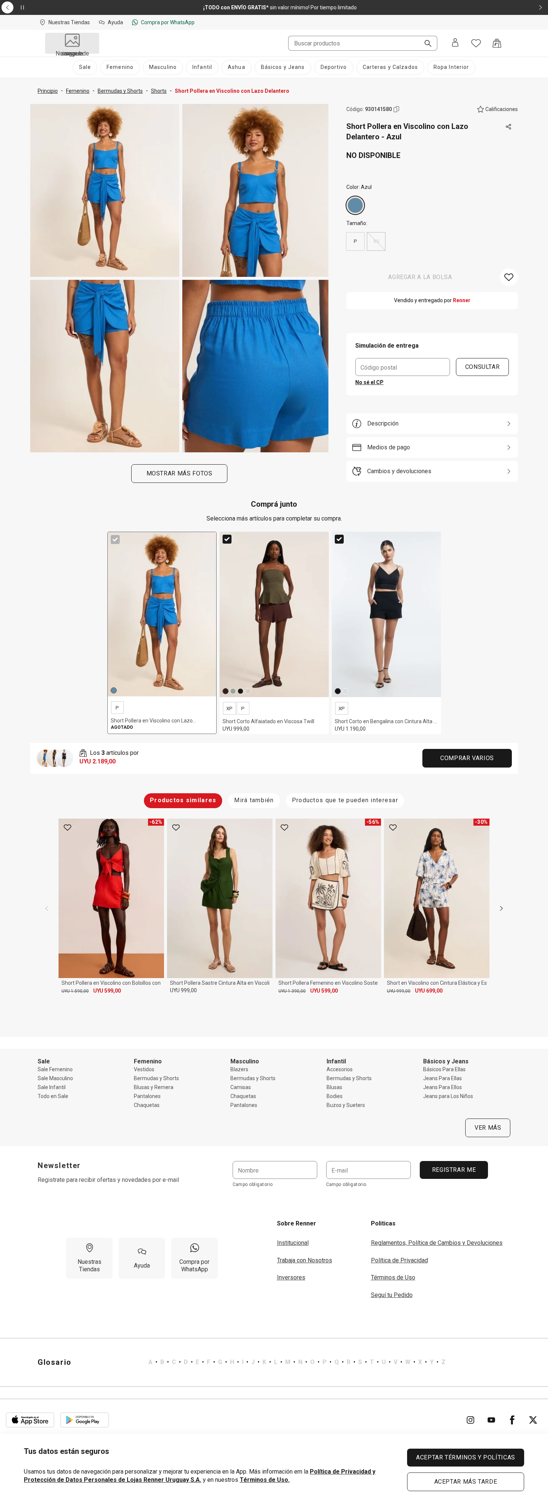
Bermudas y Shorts (156, 1078)
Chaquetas (147, 1105)
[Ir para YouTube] (491, 1420)
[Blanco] (345, 691)
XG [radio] (376, 241)
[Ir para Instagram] (470, 1420)
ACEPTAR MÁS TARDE (465, 1481)
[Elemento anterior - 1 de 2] (7, 7)
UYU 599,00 (107, 991)
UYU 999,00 (183, 990)
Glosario (55, 1362)
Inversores (291, 1277)
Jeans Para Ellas (442, 1078)
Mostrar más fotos (179, 473)
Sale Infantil (52, 1087)
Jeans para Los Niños (448, 1096)
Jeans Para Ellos (442, 1087)
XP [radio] (229, 708)
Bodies (335, 1096)
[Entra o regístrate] (455, 43)
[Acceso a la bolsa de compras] (497, 43)
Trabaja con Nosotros (304, 1260)
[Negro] (240, 691)
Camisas (240, 1087)
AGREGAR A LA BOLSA (420, 277)
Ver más (488, 1127)
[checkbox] (115, 539)
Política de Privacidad (399, 1260)
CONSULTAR (482, 366)
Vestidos (144, 1069)
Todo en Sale (53, 1096)
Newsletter (59, 1165)
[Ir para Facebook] (512, 1420)
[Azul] (355, 205)
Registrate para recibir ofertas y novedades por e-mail (108, 1179)
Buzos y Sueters (346, 1105)
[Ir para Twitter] (533, 1420)
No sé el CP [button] (369, 382)
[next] (501, 908)
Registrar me (454, 1169)
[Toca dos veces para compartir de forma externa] (509, 127)
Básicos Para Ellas (444, 1069)
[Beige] (248, 691)
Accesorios (340, 1069)
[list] (296, 1362)
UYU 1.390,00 (292, 991)
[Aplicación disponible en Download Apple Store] (30, 1419)
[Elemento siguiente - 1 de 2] (540, 7)
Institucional (293, 1242)
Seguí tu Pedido (392, 1294)
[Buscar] (425, 44)
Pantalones (147, 1096)
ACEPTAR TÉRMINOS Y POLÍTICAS (465, 1457)
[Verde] (233, 691)
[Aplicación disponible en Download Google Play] (84, 1419)
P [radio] (355, 241)
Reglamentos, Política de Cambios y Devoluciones (437, 1242)
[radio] (355, 205)
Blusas (334, 1087)
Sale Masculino (55, 1078)
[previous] (47, 908)
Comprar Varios (467, 758)
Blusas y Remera (153, 1087)
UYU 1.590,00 (75, 991)
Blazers (239, 1069)
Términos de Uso (393, 1277)
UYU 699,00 (429, 991)
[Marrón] (226, 691)
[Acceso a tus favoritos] (476, 43)
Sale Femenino (55, 1069)
